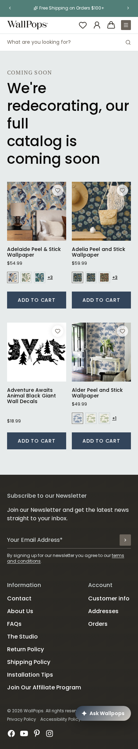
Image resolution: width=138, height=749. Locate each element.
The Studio (22, 637)
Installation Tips (30, 675)
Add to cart (37, 300)
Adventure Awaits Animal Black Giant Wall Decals (31, 395)
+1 (114, 418)
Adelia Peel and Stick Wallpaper (98, 252)
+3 (50, 277)
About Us (20, 611)
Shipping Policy (28, 662)
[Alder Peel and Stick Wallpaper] (101, 352)
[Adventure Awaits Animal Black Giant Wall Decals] (36, 352)
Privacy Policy (21, 719)
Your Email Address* (35, 540)
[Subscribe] (125, 540)
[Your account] (97, 25)
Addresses (103, 611)
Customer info (109, 598)
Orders (98, 624)
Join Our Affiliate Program (44, 687)
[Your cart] (111, 25)
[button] (10, 8)
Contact (19, 598)
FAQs (14, 624)
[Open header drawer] (126, 25)
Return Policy (25, 649)
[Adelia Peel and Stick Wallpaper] (101, 211)
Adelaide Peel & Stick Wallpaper (34, 252)
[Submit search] (128, 42)
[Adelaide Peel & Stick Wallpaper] (36, 211)
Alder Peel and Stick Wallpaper (97, 393)
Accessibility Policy (60, 719)
